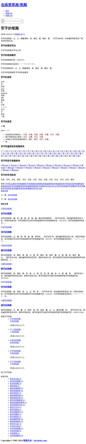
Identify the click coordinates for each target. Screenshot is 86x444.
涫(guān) (49, 165)
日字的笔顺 (15, 431)
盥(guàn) (73, 168)
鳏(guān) (11, 168)
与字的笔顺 (14, 321)
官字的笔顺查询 (16, 186)
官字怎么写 (53, 186)
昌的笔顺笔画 (16, 395)
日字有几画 (15, 426)
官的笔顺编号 (27, 188)
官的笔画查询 (57, 184)
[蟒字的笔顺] (6, 264)
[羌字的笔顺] (6, 227)
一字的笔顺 (14, 332)
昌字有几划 (15, 424)
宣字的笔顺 (12, 195)
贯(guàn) (6, 170)
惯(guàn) (46, 168)
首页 (7, 11)
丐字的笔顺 (14, 353)
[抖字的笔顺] (6, 282)
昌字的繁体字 (16, 412)
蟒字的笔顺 (6, 269)
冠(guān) (23, 165)
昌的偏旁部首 (16, 419)
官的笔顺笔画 (77, 184)
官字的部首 (7, 188)
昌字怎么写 (15, 407)
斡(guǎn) (20, 168)
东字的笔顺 (14, 343)
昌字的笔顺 (15, 384)
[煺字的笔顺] (6, 300)
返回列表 (4, 191)
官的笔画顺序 (46, 184)
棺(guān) (40, 165)
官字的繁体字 (72, 186)
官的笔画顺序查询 (29, 186)
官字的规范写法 (43, 186)
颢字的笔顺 (6, 250)
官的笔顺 (37, 184)
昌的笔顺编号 (16, 421)
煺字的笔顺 (6, 305)
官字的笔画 (62, 186)
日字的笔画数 (16, 428)
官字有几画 (9, 184)
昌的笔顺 (14, 386)
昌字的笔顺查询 (17, 400)
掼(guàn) (55, 168)
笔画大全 (9, 13)
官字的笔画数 (19, 184)
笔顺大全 (9, 16)
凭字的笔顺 (6, 213)
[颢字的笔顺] (6, 245)
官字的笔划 (67, 184)
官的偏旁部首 (17, 188)
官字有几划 (37, 188)
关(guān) (14, 165)
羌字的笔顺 (6, 232)
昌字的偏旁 (15, 414)
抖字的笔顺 (6, 287)
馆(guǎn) (37, 168)
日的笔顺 (14, 433)
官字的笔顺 (29, 184)
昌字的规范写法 (17, 405)
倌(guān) (5, 165)
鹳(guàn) (15, 170)
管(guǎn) (29, 168)
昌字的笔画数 (16, 381)
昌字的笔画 (15, 410)
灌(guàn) (64, 168)
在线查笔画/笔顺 (14, 5)
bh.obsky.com (40, 440)
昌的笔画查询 (16, 391)
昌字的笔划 (15, 393)
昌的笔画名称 (16, 398)
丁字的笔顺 (14, 364)
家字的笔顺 (12, 199)
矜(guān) (58, 165)
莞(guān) (76, 165)
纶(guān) (67, 165)
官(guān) (31, 165)
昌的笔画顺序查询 (18, 402)
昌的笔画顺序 (16, 388)
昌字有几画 (15, 379)
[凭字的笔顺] (6, 209)
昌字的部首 (15, 417)
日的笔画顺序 (16, 436)
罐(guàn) (82, 168)
